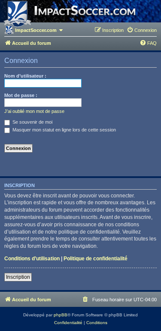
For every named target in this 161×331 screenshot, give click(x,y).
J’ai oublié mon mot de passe (34, 111)
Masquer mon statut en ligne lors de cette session (63, 129)
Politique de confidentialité (96, 259)
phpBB (60, 314)
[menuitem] (142, 30)
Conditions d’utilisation (32, 259)
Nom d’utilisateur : (25, 75)
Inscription (18, 277)
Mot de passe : (20, 95)
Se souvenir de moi (31, 122)
